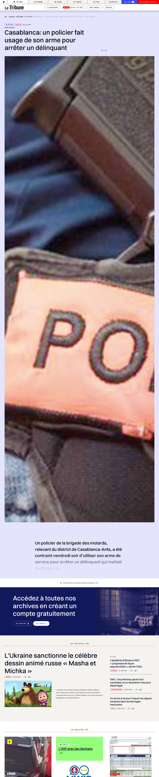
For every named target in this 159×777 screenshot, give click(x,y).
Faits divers (10, 27)
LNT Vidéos (58, 2)
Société (29, 16)
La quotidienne (52, 7)
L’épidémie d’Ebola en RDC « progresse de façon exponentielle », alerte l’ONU (126, 663)
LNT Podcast (77, 2)
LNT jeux (96, 2)
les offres (40, 623)
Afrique (114, 670)
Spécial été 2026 (74, 7)
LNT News (19, 2)
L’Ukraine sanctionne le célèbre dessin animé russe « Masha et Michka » (51, 663)
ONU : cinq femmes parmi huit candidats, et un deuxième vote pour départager (130, 682)
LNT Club (127, 2)
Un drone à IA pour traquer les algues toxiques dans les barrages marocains (131, 701)
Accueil (12, 16)
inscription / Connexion (149, 2)
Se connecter (21, 623)
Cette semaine (94, 7)
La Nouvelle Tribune (14, 7)
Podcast (65, 744)
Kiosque (116, 774)
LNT (105, 50)
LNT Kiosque (38, 2)
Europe (8, 677)
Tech (112, 708)
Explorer (109, 7)
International (116, 689)
